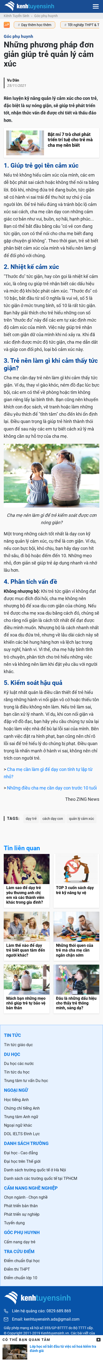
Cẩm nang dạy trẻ (19, 1242)
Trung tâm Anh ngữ (21, 1116)
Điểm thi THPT (17, 1269)
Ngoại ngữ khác (18, 1125)
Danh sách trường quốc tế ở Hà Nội (35, 1170)
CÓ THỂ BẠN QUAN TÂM (26, 1340)
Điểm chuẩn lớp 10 (20, 1277)
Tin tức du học (17, 1072)
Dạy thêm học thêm (36, 25)
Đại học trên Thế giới (22, 1161)
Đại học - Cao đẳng (21, 1153)
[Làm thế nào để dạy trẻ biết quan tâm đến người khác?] (27, 936)
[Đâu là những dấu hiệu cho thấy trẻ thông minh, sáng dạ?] (76, 989)
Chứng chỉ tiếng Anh (22, 1108)
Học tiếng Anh (16, 1099)
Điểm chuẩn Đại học (22, 1260)
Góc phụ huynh (46, 16)
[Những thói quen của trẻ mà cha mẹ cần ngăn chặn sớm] (76, 936)
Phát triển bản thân (21, 1205)
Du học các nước (19, 1063)
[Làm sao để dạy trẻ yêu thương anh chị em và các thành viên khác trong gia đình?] (27, 881)
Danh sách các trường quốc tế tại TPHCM (40, 1178)
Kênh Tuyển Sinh (16, 16)
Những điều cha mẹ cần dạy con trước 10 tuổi (52, 788)
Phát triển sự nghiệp (22, 1214)
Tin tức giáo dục (18, 1044)
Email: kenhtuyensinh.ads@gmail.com (46, 1319)
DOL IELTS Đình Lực (22, 1133)
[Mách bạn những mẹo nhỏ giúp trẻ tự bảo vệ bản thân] (27, 989)
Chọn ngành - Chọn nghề (26, 1197)
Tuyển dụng (14, 1223)
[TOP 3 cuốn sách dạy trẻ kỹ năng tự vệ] (76, 881)
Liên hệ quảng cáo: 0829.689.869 (41, 1311)
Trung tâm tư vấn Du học (26, 1080)
